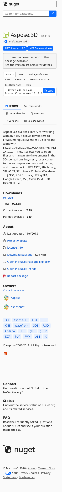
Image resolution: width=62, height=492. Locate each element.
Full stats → (10, 197)
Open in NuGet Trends (21, 269)
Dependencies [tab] (16, 113)
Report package (17, 276)
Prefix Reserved (18, 41)
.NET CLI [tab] (9, 74)
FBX (34, 320)
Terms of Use (46, 468)
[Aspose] (6, 298)
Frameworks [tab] (34, 106)
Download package (19, 255)
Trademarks (27, 477)
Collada (10, 331)
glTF (32, 331)
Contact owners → (13, 290)
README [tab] (13, 106)
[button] (49, 90)
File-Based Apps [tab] (13, 84)
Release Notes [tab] (35, 120)
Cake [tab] (28, 84)
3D (7, 320)
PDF (22, 331)
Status (8, 400)
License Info (15, 247)
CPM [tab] (7, 79)
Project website (17, 241)
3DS (35, 325)
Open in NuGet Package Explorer (28, 262)
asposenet (17, 307)
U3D (46, 325)
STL (44, 320)
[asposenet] (6, 307)
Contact (10, 383)
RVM (27, 336)
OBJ (7, 325)
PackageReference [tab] (38, 74)
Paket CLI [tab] (20, 79)
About (32, 468)
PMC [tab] (21, 74)
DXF (7, 336)
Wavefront (21, 325)
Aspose (15, 298)
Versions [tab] (13, 120)
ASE (37, 336)
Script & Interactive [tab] (39, 79)
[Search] (52, 14)
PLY (17, 336)
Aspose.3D (20, 320)
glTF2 (43, 331)
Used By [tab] (39, 113)
